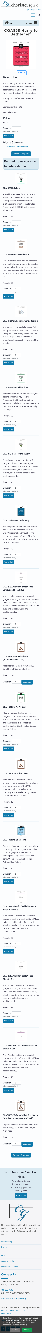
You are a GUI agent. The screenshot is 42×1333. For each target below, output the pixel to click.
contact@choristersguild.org (13, 1298)
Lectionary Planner (9, 1266)
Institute (5, 1247)
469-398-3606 (7, 1290)
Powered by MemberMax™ (13, 1310)
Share (22, 72)
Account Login (7, 1261)
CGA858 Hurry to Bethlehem (15, 146)
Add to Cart (8, 136)
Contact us (21, 1195)
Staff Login (6, 1313)
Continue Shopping (21, 153)
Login (27, 9)
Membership (6, 1241)
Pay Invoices (36, 9)
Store (3, 1255)
